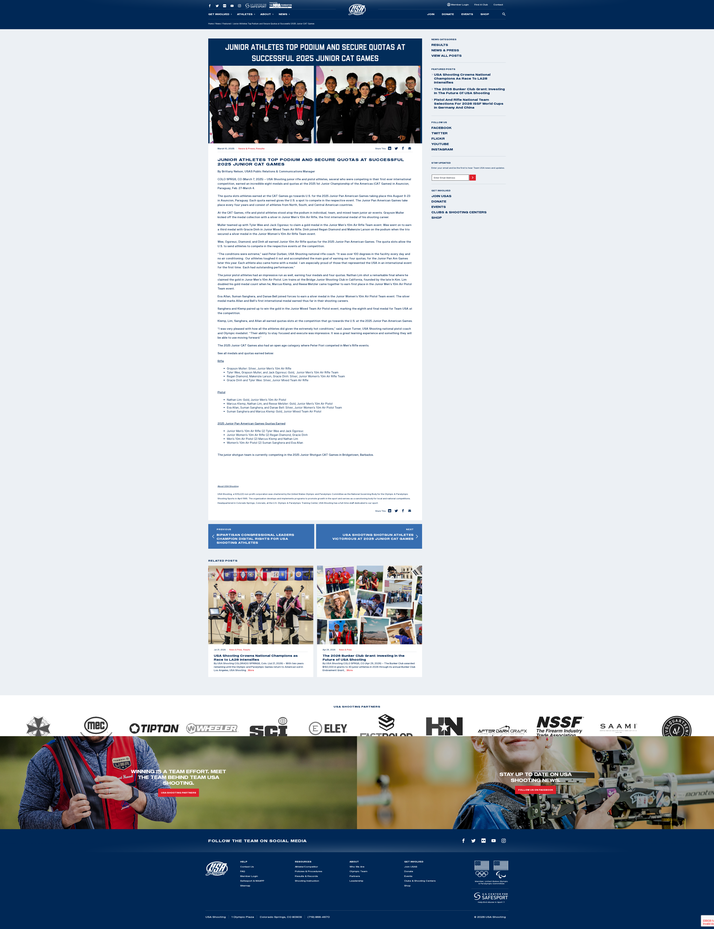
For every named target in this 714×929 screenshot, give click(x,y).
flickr (438, 138)
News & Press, (247, 148)
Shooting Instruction (307, 881)
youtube (440, 144)
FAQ (242, 871)
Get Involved (218, 14)
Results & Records (306, 876)
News (283, 14)
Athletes (245, 14)
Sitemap (245, 885)
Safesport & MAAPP (252, 881)
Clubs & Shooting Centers (459, 212)
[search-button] (504, 14)
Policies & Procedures (308, 871)
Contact (498, 4)
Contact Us (247, 866)
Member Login (460, 4)
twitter (439, 133)
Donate (448, 14)
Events (467, 14)
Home (211, 23)
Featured (227, 23)
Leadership (356, 881)
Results (260, 148)
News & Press (445, 50)
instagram (442, 149)
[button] (389, 148)
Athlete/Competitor (306, 866)
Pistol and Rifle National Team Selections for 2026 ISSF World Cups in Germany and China (468, 103)
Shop (484, 14)
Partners (355, 876)
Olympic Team (358, 871)
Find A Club (481, 4)
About (265, 14)
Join (430, 14)
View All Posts (446, 55)
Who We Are (357, 866)
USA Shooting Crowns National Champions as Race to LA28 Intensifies (462, 78)
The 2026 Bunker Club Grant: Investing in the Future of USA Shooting (469, 91)
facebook (441, 127)
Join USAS (441, 196)
